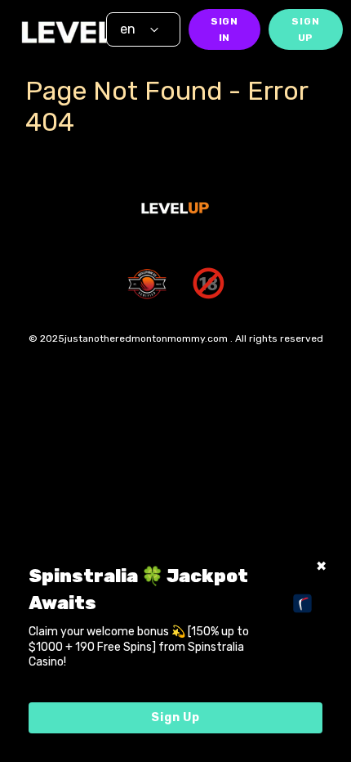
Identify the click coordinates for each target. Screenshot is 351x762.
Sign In (224, 29)
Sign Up (305, 29)
